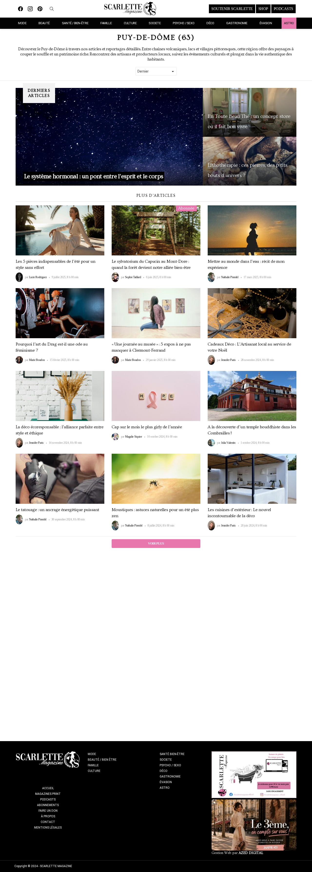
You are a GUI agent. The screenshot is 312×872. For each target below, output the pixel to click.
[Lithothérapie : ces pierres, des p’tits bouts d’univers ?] (249, 161)
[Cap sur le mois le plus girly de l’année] (156, 396)
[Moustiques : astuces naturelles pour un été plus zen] (156, 479)
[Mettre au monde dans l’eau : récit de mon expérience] (252, 230)
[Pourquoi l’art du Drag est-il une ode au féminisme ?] (60, 313)
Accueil (48, 788)
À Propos (48, 816)
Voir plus (156, 543)
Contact (48, 822)
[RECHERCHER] (52, 9)
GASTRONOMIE (236, 23)
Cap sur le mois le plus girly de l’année (147, 427)
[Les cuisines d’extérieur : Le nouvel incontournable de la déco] (252, 479)
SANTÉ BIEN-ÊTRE (172, 754)
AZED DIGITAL (251, 853)
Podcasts (48, 799)
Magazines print (48, 794)
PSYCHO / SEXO (183, 23)
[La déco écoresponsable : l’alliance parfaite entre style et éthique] (60, 396)
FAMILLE (106, 23)
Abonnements (48, 805)
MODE (22, 23)
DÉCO (210, 23)
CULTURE (130, 23)
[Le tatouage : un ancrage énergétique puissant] (60, 479)
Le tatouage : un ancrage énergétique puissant (57, 509)
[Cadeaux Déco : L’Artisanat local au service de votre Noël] (252, 313)
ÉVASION (266, 23)
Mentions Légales (48, 827)
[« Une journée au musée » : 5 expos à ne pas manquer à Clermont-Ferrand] (156, 313)
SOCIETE (155, 23)
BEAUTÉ (44, 23)
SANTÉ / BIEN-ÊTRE (75, 23)
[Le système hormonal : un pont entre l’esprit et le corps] (109, 137)
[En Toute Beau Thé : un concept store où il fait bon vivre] (249, 112)
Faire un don (48, 810)
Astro (289, 23)
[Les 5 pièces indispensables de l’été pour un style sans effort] (60, 230)
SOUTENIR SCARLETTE (232, 9)
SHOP (263, 9)
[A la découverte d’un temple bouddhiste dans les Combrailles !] (252, 396)
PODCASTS (283, 9)
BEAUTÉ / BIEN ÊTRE (102, 759)
